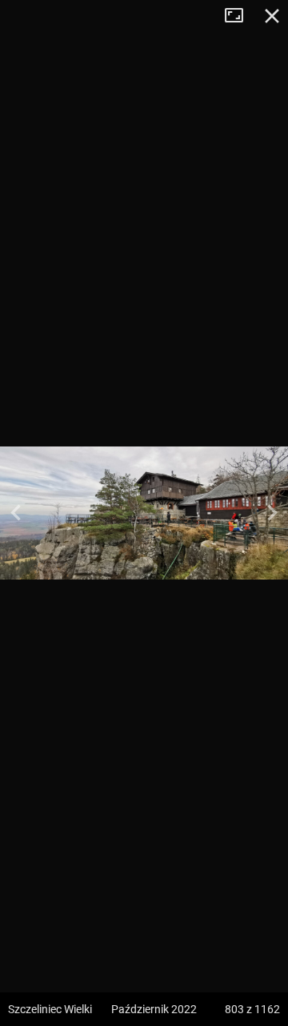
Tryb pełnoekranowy (240, 16)
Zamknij (272, 16)
